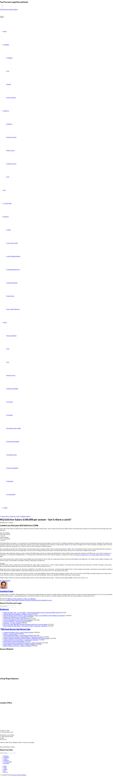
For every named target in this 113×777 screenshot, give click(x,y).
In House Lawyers (11, 163)
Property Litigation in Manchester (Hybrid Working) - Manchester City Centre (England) (26, 638)
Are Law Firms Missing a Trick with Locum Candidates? (18, 620)
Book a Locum (10, 150)
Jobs (4, 190)
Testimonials (10, 481)
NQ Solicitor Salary (5, 580)
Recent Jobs (25, 629)
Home (5, 31)
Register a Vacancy (12, 137)
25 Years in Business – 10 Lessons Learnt (14, 621)
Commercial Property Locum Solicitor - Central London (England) (20, 640)
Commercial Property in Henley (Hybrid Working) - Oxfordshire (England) (23, 637)
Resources (6, 216)
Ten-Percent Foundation (13, 441)
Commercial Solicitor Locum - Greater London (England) (18, 632)
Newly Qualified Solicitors (23, 516)
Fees (8, 362)
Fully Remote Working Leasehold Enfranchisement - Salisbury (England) (22, 643)
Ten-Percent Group (12, 454)
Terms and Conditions (12, 468)
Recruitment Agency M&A (14, 428)
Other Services (10, 296)
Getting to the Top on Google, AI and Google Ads (16, 618)
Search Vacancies (11, 97)
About (5, 322)
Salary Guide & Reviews (13, 309)
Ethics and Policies (11, 335)
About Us (5, 756)
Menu (2, 17)
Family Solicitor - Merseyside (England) (13, 641)
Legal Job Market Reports (13, 256)
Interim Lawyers (11, 375)
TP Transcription (11, 494)
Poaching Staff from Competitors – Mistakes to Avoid (17, 614)
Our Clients (10, 402)
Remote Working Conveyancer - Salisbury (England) (17, 646)
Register (9, 84)
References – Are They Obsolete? (12, 623)
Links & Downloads (12, 282)
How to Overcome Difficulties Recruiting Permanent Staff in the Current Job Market (25, 624)
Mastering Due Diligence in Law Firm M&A (15, 617)
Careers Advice (5, 516)
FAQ (8, 71)
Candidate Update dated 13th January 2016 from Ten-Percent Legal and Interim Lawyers (28, 600)
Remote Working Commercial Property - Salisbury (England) (19, 644)
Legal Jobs (6, 763)
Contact (5, 507)
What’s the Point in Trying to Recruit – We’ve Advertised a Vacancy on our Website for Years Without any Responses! (34, 615)
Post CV (5, 772)
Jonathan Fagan (6, 591)
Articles (9, 230)
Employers (6, 110)
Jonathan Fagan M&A (12, 388)
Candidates (6, 44)
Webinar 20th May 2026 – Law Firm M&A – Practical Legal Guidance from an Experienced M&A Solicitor (31, 612)
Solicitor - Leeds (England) (10, 634)
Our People (10, 415)
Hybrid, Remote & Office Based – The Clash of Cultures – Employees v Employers (25, 626)
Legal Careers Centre (12, 243)
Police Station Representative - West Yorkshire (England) (18, 635)
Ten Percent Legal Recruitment (18, 775)
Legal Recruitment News (13, 269)
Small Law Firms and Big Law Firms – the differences (21, 598)
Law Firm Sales (7, 203)
